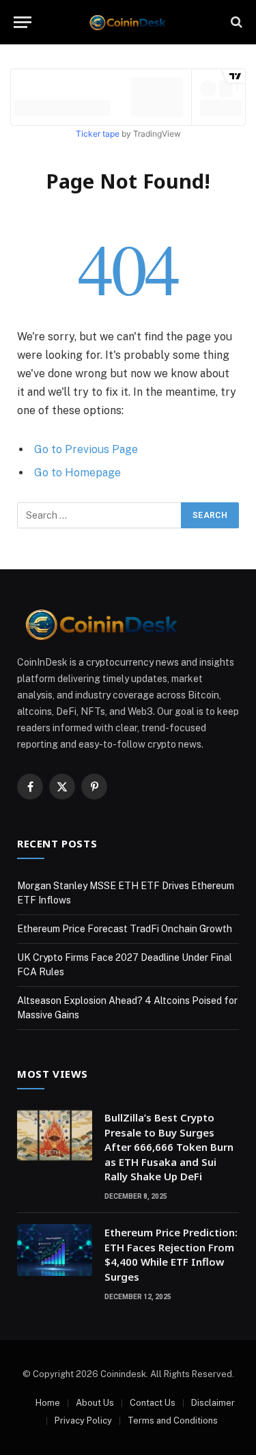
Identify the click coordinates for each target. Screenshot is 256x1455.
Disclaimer (213, 1403)
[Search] (235, 22)
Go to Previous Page (86, 449)
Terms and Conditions (173, 1420)
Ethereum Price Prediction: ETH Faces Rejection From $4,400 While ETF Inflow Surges (171, 1254)
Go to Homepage (77, 472)
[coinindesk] (128, 22)
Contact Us (152, 1403)
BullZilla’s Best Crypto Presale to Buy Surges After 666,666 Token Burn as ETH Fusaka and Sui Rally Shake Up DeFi (168, 1147)
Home (47, 1403)
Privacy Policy (83, 1420)
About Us (95, 1403)
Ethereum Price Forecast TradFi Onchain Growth (124, 928)
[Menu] (22, 22)
